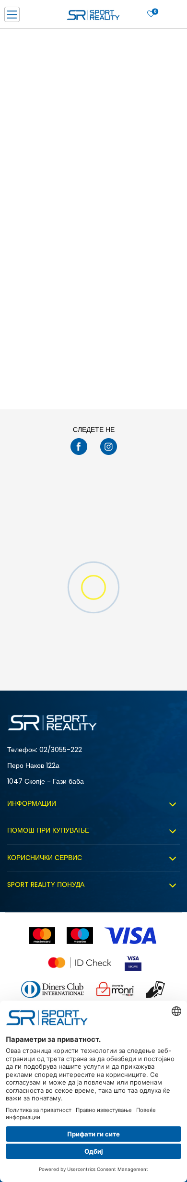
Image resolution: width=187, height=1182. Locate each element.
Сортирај (22, 40)
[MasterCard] (42, 935)
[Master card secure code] (79, 962)
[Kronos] (22, 243)
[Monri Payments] (115, 989)
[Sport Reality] (93, 17)
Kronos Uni (113, 270)
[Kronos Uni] (139, 213)
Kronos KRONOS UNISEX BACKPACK (39, 274)
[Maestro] (80, 935)
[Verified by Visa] (133, 962)
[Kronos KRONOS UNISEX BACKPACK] (48, 213)
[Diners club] (52, 989)
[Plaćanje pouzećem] (156, 989)
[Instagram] (108, 446)
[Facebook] (78, 446)
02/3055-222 (60, 749)
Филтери (157, 40)
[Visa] (131, 935)
